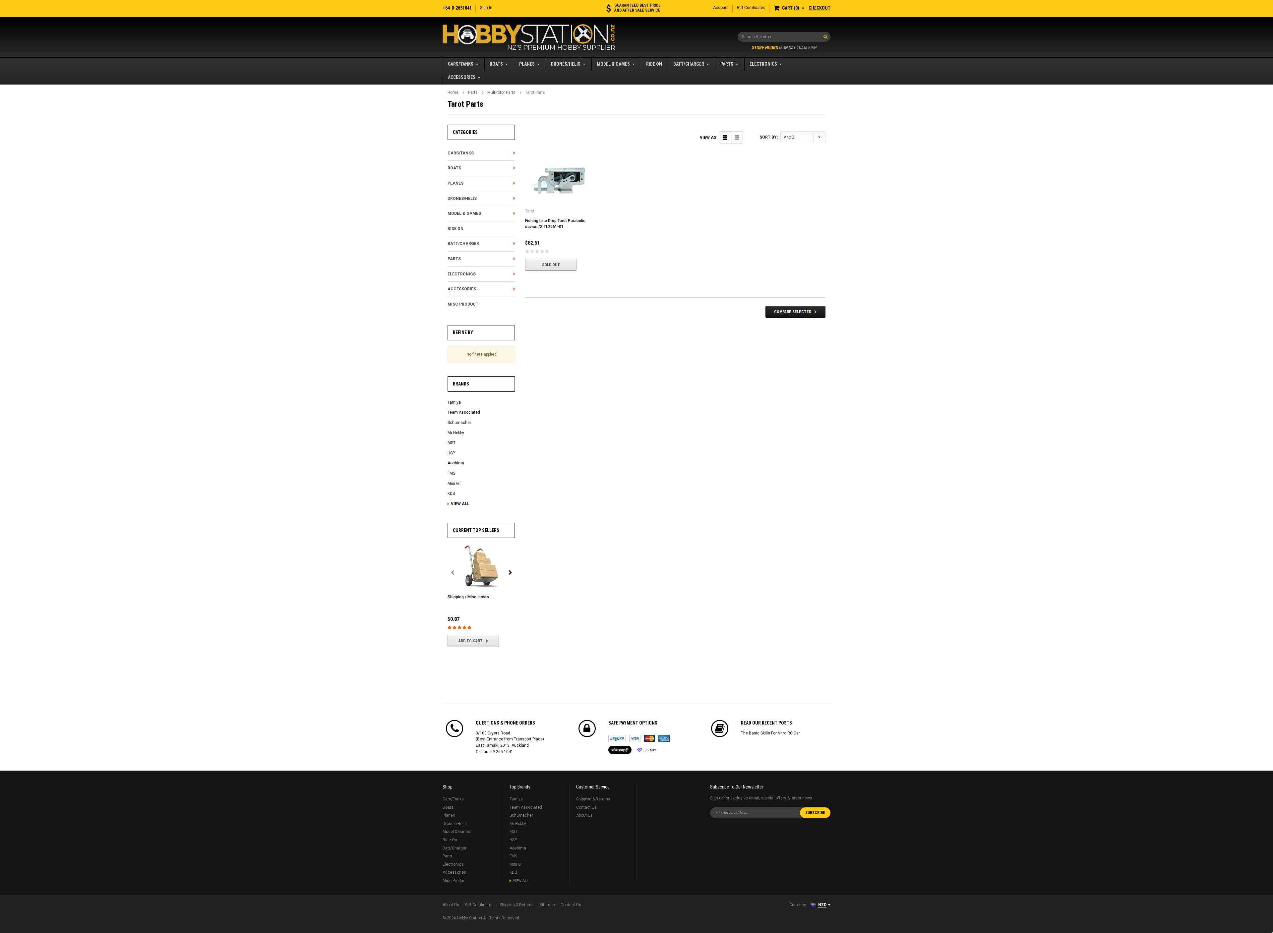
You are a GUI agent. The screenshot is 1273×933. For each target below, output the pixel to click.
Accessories (461, 77)
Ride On (654, 64)
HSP (451, 453)
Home (453, 92)
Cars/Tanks (460, 64)
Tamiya (454, 402)
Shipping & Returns (593, 799)
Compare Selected (792, 312)
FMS (451, 473)
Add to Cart (470, 641)
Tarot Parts (535, 92)
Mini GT (454, 483)
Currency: (798, 905)
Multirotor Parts (501, 92)
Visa (634, 738)
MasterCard (649, 738)
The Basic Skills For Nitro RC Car (770, 733)
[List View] (737, 137)
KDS (451, 493)
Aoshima (456, 463)
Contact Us (586, 807)
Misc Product (463, 304)
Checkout (819, 8)
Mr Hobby (456, 433)
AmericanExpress (664, 738)
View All (460, 503)
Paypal (617, 738)
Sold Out (551, 264)
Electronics (763, 64)
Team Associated (464, 412)
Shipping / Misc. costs (468, 597)
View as (708, 137)
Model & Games (613, 64)
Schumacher (459, 422)
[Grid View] (725, 137)
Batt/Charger (688, 64)
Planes (527, 64)
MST (451, 442)
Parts (726, 64)
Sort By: (768, 137)
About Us (584, 815)
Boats (496, 64)
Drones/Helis (565, 64)
